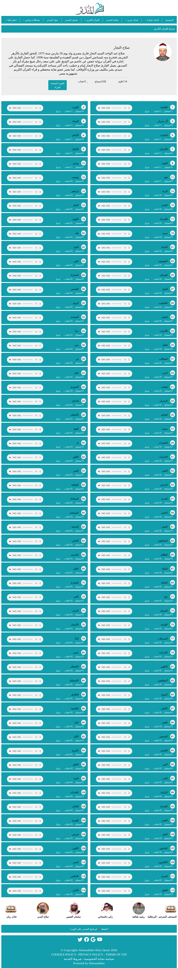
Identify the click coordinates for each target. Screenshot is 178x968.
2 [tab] (94, 920)
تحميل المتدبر (71, 19)
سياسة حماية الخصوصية (99, 958)
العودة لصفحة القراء (57, 85)
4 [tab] (87, 920)
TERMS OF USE (116, 954)
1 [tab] (98, 920)
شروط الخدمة (73, 958)
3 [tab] (91, 920)
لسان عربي (132, 19)
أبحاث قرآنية (152, 19)
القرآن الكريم (92, 19)
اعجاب (82, 81)
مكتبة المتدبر (112, 19)
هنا (99, 929)
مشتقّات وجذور (32, 19)
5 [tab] (83, 920)
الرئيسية (169, 19)
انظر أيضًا (11, 19)
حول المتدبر (52, 19)
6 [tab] (80, 920)
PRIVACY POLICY (90, 954)
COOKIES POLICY (63, 954)
